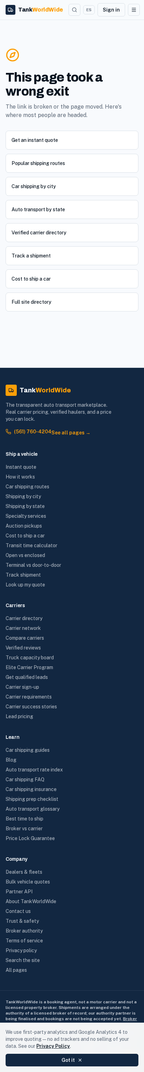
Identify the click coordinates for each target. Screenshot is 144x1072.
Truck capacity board (30, 657)
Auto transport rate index (34, 769)
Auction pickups (24, 526)
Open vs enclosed (25, 555)
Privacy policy (21, 950)
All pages (16, 970)
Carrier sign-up (22, 687)
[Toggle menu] (134, 10)
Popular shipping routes (38, 163)
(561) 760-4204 (32, 431)
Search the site (23, 960)
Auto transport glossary (32, 809)
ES (89, 9)
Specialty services (26, 516)
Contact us (18, 911)
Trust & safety (22, 921)
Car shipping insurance (31, 789)
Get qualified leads (27, 677)
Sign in (111, 10)
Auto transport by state (38, 209)
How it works (20, 477)
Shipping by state (25, 506)
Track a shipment (31, 256)
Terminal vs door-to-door (33, 565)
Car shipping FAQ (25, 779)
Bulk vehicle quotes (28, 882)
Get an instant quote (35, 140)
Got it (68, 1060)
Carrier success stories (31, 706)
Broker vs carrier (24, 828)
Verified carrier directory (39, 232)
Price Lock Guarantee (30, 838)
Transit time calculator (31, 545)
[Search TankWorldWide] (74, 10)
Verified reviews (23, 648)
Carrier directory (24, 618)
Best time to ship (24, 819)
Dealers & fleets (24, 872)
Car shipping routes (27, 486)
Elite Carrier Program (29, 667)
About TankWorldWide (31, 901)
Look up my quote (25, 584)
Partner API (19, 891)
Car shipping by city (34, 186)
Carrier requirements (29, 697)
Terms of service (24, 940)
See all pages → (71, 432)
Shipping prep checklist (32, 799)
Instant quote (21, 467)
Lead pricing (19, 716)
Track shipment (23, 575)
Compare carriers (25, 638)
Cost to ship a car (31, 279)
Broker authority (24, 931)
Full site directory (31, 302)
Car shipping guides (28, 750)
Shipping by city (23, 496)
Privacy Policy (53, 1046)
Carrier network (23, 628)
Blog (11, 760)
